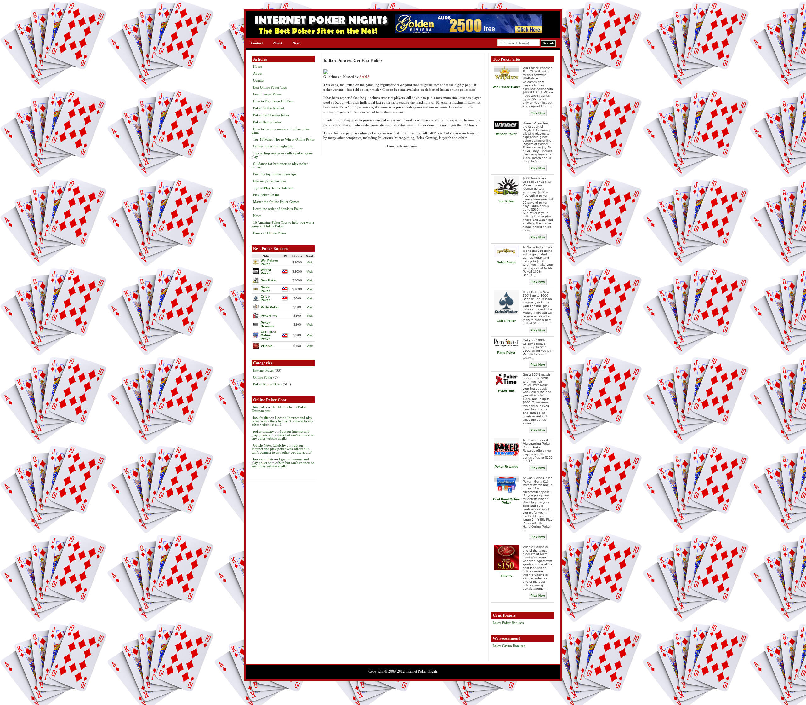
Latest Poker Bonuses (508, 623)
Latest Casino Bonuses (509, 646)
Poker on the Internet (268, 108)
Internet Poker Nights (422, 671)
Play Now (538, 113)
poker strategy (263, 431)
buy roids (260, 407)
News (296, 43)
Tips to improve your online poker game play (282, 155)
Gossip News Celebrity (269, 445)
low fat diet (261, 417)
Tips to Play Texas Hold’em (273, 188)
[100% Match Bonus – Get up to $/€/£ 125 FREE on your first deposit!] (468, 32)
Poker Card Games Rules (271, 115)
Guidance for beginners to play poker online (280, 165)
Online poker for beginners (273, 146)
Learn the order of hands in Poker (278, 209)
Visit (310, 262)
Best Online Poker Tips (270, 87)
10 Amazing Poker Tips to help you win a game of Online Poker (283, 224)
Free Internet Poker (267, 94)
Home (257, 66)
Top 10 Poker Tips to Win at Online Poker (284, 139)
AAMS (364, 76)
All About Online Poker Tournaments (279, 409)
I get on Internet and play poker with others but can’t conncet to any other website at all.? (282, 421)
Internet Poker (263, 370)
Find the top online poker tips (274, 174)
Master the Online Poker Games (276, 202)
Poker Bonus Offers (267, 384)
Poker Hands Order (267, 122)
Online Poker (262, 377)
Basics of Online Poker (269, 233)
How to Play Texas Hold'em (273, 101)
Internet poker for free (269, 181)
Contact (257, 43)
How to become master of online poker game (281, 130)
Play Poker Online (266, 195)
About (277, 43)
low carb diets (263, 459)
